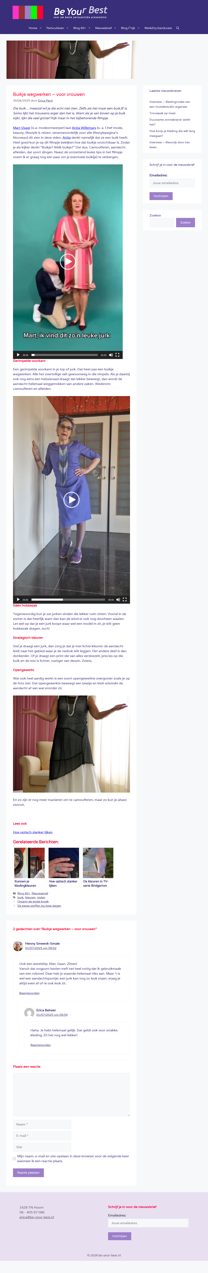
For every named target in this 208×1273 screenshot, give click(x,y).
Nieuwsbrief (103, 28)
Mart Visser (21, 128)
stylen (41, 897)
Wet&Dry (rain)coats (158, 28)
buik (20, 897)
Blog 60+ (79, 28)
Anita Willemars (84, 128)
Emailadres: (158, 175)
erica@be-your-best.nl (37, 1217)
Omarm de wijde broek (33, 901)
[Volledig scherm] (117, 355)
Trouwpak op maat (163, 113)
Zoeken (155, 215)
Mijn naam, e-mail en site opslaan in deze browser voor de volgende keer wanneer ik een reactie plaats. (73, 1158)
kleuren (30, 897)
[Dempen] (111, 355)
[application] (68, 261)
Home (33, 28)
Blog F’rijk (128, 28)
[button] (177, 28)
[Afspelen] (18, 355)
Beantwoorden (29, 993)
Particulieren (55, 28)
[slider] (64, 355)
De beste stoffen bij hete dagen (39, 906)
